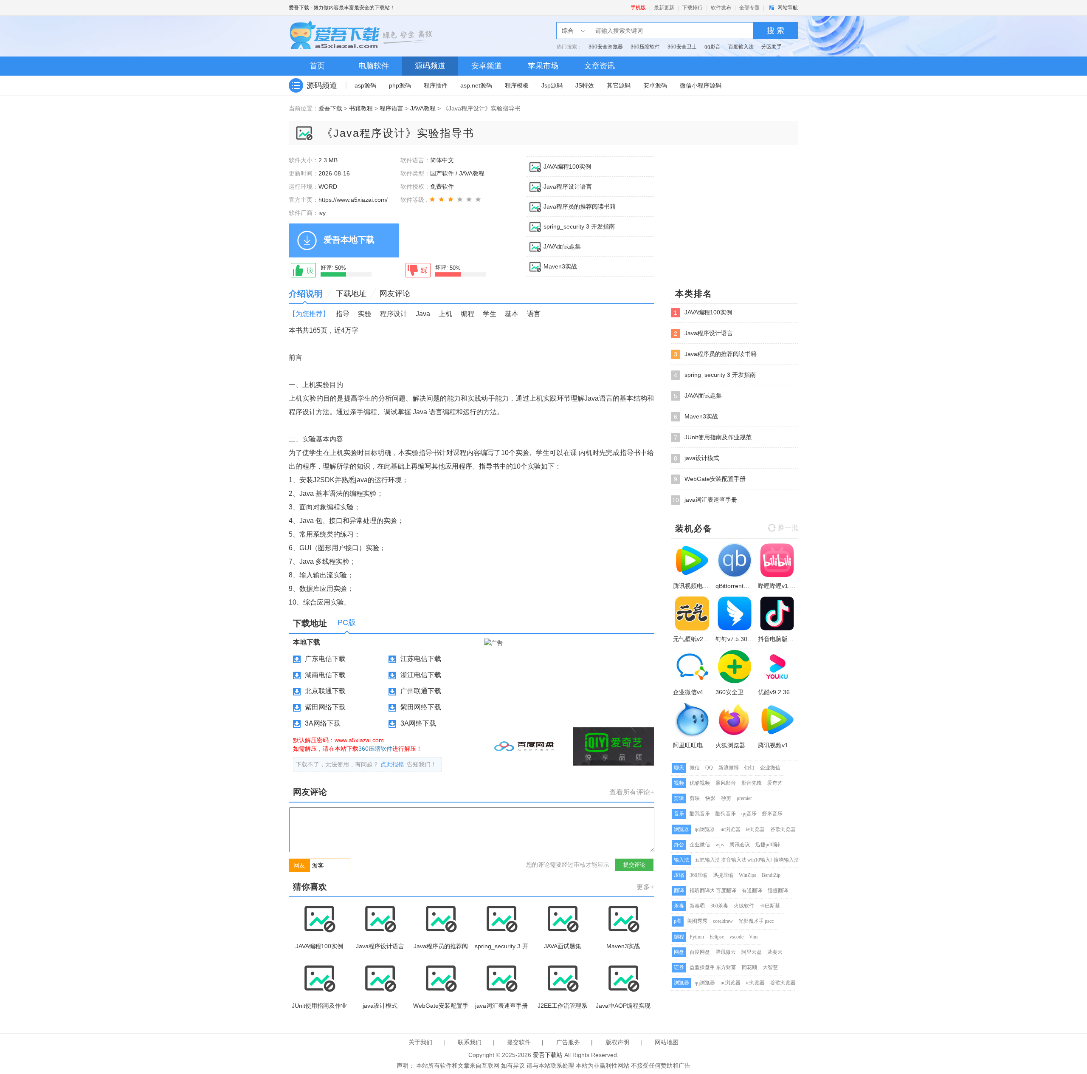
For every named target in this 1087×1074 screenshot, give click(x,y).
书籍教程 (361, 108)
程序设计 (393, 313)
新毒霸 (697, 906)
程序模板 (517, 85)
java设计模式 (696, 458)
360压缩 (698, 875)
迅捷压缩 (723, 875)
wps (719, 845)
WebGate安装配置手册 (710, 479)
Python (697, 937)
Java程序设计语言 (568, 186)
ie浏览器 (755, 829)
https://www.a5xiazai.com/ (353, 199)
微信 (695, 768)
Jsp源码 (552, 85)
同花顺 (749, 967)
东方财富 (726, 967)
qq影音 (712, 47)
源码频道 (430, 66)
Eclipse (717, 937)
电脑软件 (373, 66)
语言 (534, 313)
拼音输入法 (733, 860)
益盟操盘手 (702, 967)
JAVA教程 (423, 108)
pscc (769, 921)
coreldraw (723, 921)
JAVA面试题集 (562, 246)
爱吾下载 (299, 8)
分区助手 (771, 47)
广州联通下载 (420, 691)
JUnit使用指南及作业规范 (713, 437)
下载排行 (692, 8)
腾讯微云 (725, 952)
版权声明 (617, 1042)
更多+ (645, 886)
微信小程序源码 (700, 85)
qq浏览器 (705, 829)
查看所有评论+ (631, 792)
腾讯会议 (739, 845)
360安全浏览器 (606, 47)
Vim (753, 937)
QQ (709, 768)
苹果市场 (543, 66)
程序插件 (436, 85)
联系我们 (470, 1042)
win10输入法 (761, 860)
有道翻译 (752, 890)
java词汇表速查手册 (704, 499)
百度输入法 (741, 47)
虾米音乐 (772, 814)
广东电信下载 (325, 658)
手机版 (638, 8)
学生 (489, 313)
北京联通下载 (325, 691)
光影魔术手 (751, 921)
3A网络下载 (323, 723)
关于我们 (420, 1042)
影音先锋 (751, 783)
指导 (342, 313)
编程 (467, 313)
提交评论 (634, 865)
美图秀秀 (697, 921)
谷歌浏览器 (783, 829)
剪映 (695, 798)
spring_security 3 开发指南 (579, 226)
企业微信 (770, 768)
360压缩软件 (645, 47)
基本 (511, 313)
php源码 (400, 85)
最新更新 (664, 8)
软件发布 (721, 8)
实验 (365, 313)
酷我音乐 (700, 814)
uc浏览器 (731, 829)
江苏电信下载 (420, 658)
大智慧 (770, 967)
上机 (445, 313)
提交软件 (519, 1042)
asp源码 (365, 85)
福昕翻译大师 (705, 890)
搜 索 (775, 30)
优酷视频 (700, 783)
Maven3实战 (560, 266)
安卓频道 (486, 66)
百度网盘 (700, 952)
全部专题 (749, 8)
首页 (317, 66)
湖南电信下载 (325, 674)
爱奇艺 (775, 783)
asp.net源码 (476, 85)
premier (744, 798)
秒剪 (726, 798)
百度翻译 (726, 890)
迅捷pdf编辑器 (771, 845)
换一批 (788, 527)
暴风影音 (725, 783)
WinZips (747, 875)
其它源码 (619, 85)
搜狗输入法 (786, 860)
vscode (736, 937)
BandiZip (771, 875)
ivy (322, 212)
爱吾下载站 (363, 36)
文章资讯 (599, 66)
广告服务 (568, 1042)
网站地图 (667, 1042)
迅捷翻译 (778, 890)
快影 (710, 798)
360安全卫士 (682, 47)
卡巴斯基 (770, 906)
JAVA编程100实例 (567, 166)
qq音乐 (749, 814)
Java (423, 313)
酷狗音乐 (725, 814)
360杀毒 (719, 906)
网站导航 (787, 8)
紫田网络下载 (325, 707)
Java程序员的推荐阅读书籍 (580, 206)
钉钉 (749, 768)
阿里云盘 (751, 952)
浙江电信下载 (420, 674)
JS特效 (584, 85)
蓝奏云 (775, 952)
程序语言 (391, 108)
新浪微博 (728, 768)
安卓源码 (655, 85)
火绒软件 (744, 906)
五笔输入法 (707, 860)
